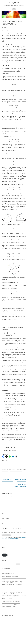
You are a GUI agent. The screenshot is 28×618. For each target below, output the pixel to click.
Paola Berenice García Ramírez (16, 471)
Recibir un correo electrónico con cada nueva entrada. (14, 532)
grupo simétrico (10, 469)
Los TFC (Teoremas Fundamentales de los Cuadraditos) (12, 592)
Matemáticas (14, 467)
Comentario (4, 498)
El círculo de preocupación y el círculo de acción (11, 603)
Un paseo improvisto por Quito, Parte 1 (9, 604)
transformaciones (20, 469)
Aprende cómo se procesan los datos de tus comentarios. (14, 538)
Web (2, 523)
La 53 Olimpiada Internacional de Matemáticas (11, 601)
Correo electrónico (6, 518)
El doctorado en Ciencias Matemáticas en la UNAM (11, 596)
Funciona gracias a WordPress (7, 615)
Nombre (4, 513)
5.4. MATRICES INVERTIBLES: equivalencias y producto (12, 581)
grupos (14, 469)
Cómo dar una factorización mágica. (9, 606)
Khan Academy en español (7, 598)
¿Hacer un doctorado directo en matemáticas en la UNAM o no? (14, 595)
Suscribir (4, 555)
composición (4, 469)
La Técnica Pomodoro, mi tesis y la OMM (9, 600)
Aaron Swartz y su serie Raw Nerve (8, 593)
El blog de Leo (14, 3)
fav (7, 607)
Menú (14, 8)
